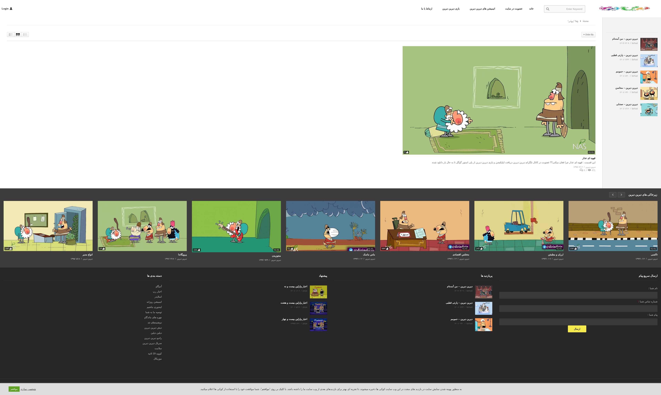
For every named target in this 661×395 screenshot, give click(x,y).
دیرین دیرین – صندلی (627, 104)
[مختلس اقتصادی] (424, 226)
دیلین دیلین (156, 332)
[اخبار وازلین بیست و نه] (318, 291)
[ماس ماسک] (330, 226)
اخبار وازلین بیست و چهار (294, 319)
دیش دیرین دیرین (153, 327)
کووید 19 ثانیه (155, 353)
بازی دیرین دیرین (451, 8)
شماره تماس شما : (647, 301)
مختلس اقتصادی (461, 254)
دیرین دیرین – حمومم (627, 71)
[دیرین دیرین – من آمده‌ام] (649, 44)
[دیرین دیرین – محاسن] (649, 93)
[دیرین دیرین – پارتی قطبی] (649, 60)
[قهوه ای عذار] (499, 100)
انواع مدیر (88, 254)
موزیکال (158, 358)
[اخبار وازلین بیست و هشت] (318, 308)
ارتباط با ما (426, 8)
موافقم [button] (14, 389)
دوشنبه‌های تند (155, 322)
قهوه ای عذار (588, 158)
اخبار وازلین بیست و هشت (294, 302)
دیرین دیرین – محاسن (626, 87)
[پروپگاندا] (142, 226)
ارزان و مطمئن (555, 254)
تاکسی (654, 254)
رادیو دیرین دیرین (153, 338)
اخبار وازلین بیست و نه (295, 286)
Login (5, 8)
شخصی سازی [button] (28, 389)
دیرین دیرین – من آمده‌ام (625, 38)
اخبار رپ (157, 291)
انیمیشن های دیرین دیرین (482, 8)
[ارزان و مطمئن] (518, 226)
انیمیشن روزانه (154, 301)
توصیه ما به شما (153, 312)
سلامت (158, 348)
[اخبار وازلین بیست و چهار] (318, 324)
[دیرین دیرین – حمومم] (649, 77)
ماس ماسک (369, 254)
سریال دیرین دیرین (152, 343)
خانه (531, 8)
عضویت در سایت (513, 8)
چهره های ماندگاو (153, 317)
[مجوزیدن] (236, 226)
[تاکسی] (613, 226)
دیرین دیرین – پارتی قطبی (624, 55)
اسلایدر (158, 296)
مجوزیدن (276, 255)
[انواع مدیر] (48, 226)
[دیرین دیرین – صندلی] (649, 109)
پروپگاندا (182, 254)
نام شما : (653, 288)
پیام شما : (653, 314)
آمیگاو (159, 286)
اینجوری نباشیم (154, 307)
